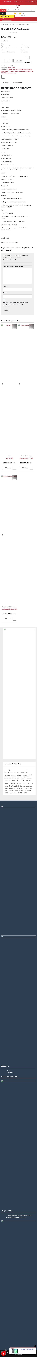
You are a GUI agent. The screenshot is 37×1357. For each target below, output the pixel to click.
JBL (22, 780)
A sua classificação (9, 260)
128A (6, 770)
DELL (19, 775)
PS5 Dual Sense (8, 73)
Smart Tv (26, 788)
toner (6, 793)
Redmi (6, 786)
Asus (24, 770)
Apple (10, 770)
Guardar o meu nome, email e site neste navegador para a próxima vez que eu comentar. (15, 304)
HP (30, 775)
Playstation (28, 455)
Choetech (13, 775)
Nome (5, 286)
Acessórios (5, 606)
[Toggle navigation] (34, 19)
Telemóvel (28, 790)
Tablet (6, 790)
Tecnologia (10, 1072)
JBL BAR (28, 780)
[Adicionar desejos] (28, 57)
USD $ (4, 13)
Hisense (25, 775)
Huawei (22, 778)
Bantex (29, 770)
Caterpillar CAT (24, 772)
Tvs (16, 793)
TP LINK (11, 793)
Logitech (19, 783)
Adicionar (19, 61)
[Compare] (3, 77)
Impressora (28, 778)
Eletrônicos (12, 606)
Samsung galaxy (26, 786)
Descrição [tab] (5, 82)
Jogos (9, 67)
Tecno (11, 790)
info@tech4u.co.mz (18, 1)
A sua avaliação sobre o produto (13, 266)
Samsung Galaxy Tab (10, 788)
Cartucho (13, 772)
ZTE (25, 793)
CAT (18, 772)
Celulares (7, 775)
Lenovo (12, 783)
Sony (13, 67)
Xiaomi (20, 793)
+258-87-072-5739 (7, 1)
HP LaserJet (16, 778)
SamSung (14, 786)
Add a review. (13, 32)
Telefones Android (19, 790)
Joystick (9, 69)
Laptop (6, 783)
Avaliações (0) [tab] (17, 82)
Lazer (8, 1071)
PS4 (29, 783)
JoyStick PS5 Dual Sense (20, 69)
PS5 (2, 73)
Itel (18, 780)
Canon (7, 772)
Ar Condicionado (18, 770)
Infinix (13, 780)
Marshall (24, 783)
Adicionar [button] (8, 468)
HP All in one (8, 778)
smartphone (20, 788)
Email (5, 293)
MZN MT (3, 10)
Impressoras (7, 780)
